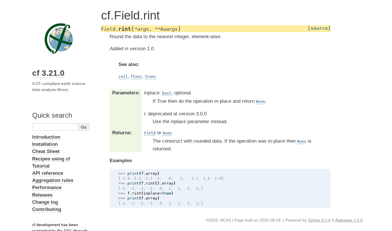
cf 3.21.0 (48, 73)
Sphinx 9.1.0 (319, 220)
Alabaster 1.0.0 (349, 220)
